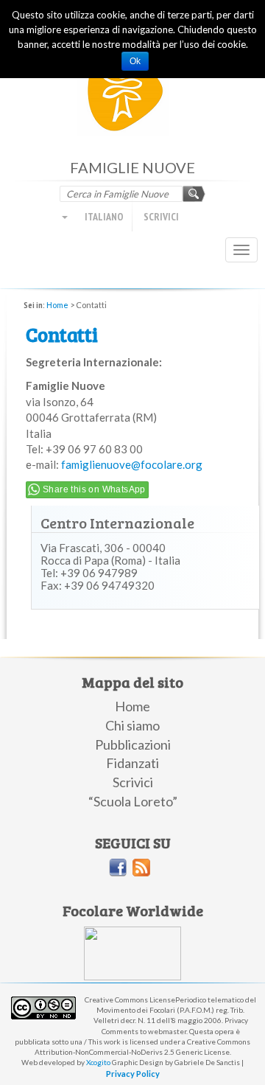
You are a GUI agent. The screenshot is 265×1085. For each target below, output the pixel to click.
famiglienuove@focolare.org (131, 464)
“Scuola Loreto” (132, 801)
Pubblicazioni (133, 744)
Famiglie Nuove (133, 95)
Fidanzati (132, 763)
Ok (135, 61)
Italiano (103, 216)
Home (57, 305)
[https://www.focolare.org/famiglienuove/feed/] (141, 867)
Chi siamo (132, 725)
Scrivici (161, 216)
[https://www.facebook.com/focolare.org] (118, 867)
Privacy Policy (133, 1073)
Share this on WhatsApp (94, 489)
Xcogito (98, 1062)
